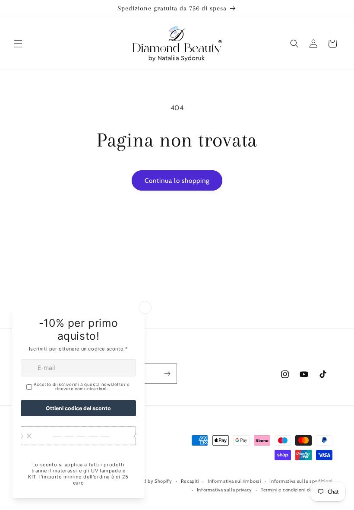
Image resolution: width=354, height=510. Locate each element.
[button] (18, 43)
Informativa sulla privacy (225, 490)
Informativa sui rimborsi (234, 481)
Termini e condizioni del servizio (296, 490)
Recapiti (190, 481)
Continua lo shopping (177, 181)
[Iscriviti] (167, 373)
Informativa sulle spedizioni (300, 481)
